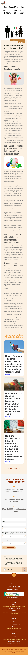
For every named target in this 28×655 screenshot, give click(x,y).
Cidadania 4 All (9, 569)
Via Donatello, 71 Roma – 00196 (14, 623)
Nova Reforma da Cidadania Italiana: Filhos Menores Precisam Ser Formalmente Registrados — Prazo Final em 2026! (13, 404)
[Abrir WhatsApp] (25, 652)
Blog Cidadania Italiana (17, 40)
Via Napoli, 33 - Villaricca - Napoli (14, 628)
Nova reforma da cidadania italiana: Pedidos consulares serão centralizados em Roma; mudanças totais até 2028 (13, 364)
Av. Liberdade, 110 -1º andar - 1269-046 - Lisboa (14, 606)
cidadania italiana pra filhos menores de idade (13, 561)
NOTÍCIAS (21, 42)
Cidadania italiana (9, 558)
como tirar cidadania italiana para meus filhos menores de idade (14, 563)
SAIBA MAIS (7, 374)
